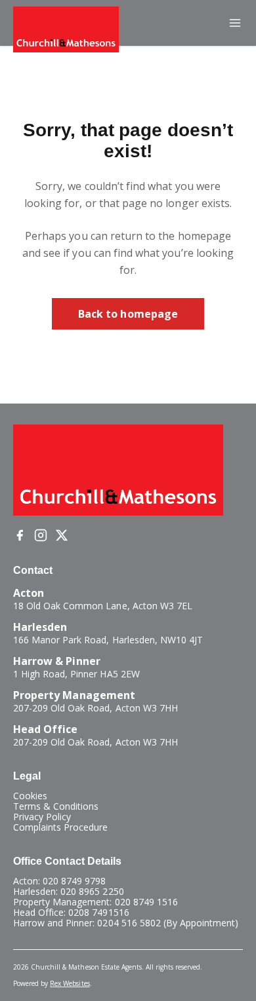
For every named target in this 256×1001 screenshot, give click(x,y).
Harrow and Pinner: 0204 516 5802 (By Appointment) (125, 922)
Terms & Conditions (55, 806)
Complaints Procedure (60, 827)
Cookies (30, 795)
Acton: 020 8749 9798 (59, 881)
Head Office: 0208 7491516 (71, 912)
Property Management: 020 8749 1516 (95, 902)
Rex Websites (69, 983)
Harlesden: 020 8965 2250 (68, 891)
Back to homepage (128, 314)
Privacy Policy (42, 816)
